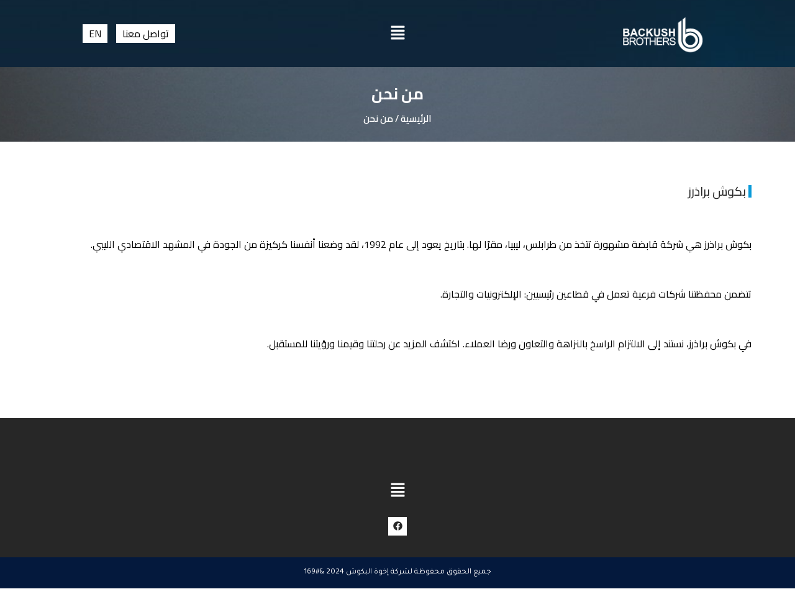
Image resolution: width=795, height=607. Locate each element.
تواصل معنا (145, 33)
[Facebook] (397, 526)
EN (95, 33)
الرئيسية (416, 118)
